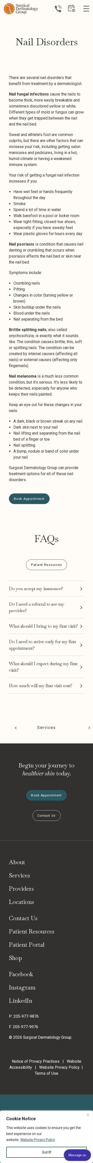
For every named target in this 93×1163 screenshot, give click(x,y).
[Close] (88, 1115)
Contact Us (23, 918)
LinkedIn (20, 1000)
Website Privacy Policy (37, 1140)
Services (46, 727)
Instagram (22, 987)
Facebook (21, 974)
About (17, 862)
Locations (21, 902)
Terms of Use (46, 1073)
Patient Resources (31, 931)
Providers (21, 888)
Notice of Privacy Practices (36, 1061)
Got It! (46, 1152)
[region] (46, 1136)
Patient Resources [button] (46, 565)
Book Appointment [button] (29, 499)
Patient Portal (26, 944)
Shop (15, 958)
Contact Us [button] (46, 815)
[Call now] (58, 8)
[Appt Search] (71, 10)
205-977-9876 (26, 1016)
